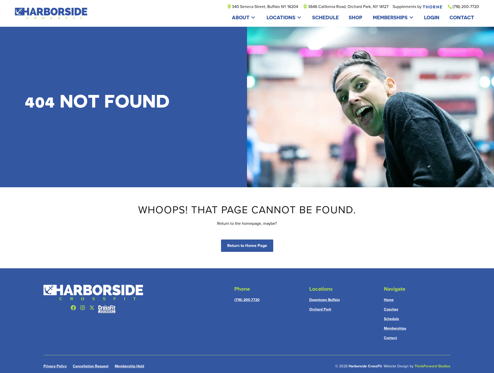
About (241, 17)
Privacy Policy (55, 366)
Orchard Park (320, 309)
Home (389, 300)
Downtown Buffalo (324, 300)
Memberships (390, 17)
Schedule (391, 319)
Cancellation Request (91, 366)
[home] (51, 13)
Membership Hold (129, 366)
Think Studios (432, 366)
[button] (244, 17)
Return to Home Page (247, 245)
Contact (390, 338)
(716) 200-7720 (247, 300)
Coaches (391, 309)
